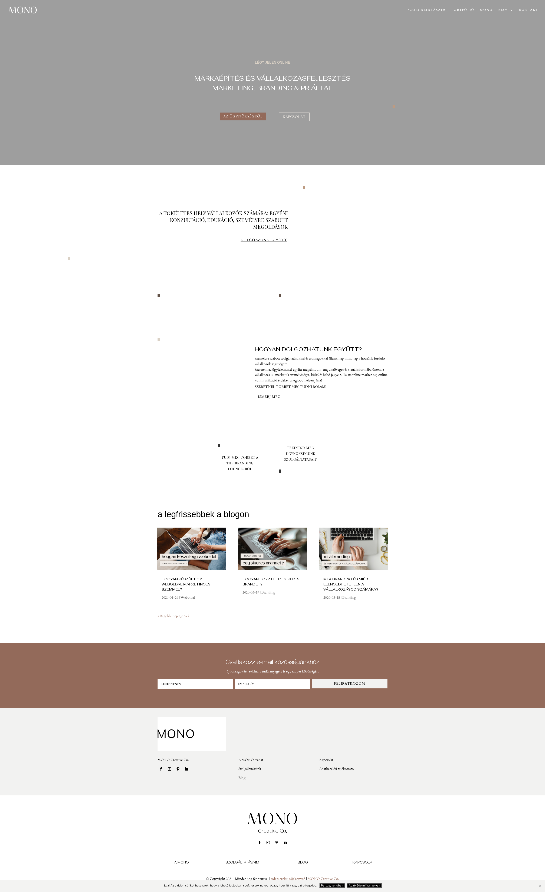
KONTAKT (528, 10)
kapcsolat (294, 116)
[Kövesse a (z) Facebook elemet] (161, 769)
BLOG (503, 10)
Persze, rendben (332, 885)
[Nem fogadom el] (540, 886)
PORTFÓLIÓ (462, 10)
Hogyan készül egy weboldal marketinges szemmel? (186, 584)
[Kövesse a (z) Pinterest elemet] (178, 769)
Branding (268, 592)
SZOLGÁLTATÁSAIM (427, 10)
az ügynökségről (243, 116)
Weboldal (188, 597)
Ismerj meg (269, 396)
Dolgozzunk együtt (264, 240)
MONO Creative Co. (323, 878)
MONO (486, 10)
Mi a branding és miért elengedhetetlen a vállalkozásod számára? (350, 584)
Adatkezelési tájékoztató (288, 878)
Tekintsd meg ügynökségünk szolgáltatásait (300, 453)
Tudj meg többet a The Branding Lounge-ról (240, 463)
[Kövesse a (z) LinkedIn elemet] (186, 769)
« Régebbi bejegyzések (174, 616)
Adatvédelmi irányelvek (364, 885)
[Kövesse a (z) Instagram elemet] (169, 769)
